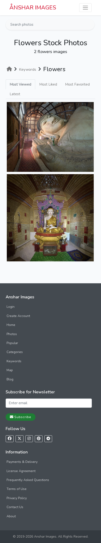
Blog (10, 379)
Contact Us (15, 507)
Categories (15, 352)
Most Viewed (20, 84)
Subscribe (22, 417)
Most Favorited (77, 84)
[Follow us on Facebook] (10, 438)
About (11, 516)
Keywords (14, 361)
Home (11, 325)
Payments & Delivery (22, 462)
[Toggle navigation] (85, 7)
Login (11, 306)
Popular (12, 343)
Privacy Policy (17, 498)
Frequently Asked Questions (28, 480)
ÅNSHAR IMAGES (32, 7)
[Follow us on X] (19, 438)
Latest (15, 94)
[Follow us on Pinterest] (39, 438)
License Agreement (21, 471)
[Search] (90, 24)
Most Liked (48, 84)
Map (10, 370)
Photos (12, 334)
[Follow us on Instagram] (29, 438)
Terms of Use (17, 489)
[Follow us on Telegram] (48, 438)
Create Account (18, 316)
